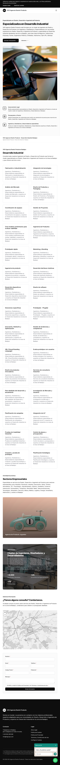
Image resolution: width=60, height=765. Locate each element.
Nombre (7, 656)
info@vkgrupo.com (8, 736)
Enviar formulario (30, 689)
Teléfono (33, 663)
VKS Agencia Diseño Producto (16, 10)
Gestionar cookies (19, 5)
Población (34, 670)
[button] (30, 630)
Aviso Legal (34, 730)
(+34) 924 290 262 (8, 734)
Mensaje (8, 676)
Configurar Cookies (36, 740)
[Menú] (56, 10)
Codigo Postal (9, 670)
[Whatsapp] (55, 760)
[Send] (55, 754)
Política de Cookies (36, 732)
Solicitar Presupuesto (10, 40)
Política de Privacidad (23, 685)
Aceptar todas (6, 5)
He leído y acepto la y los (28, 685)
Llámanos (23, 40)
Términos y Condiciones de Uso (40, 685)
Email (7, 663)
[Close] (56, 745)
